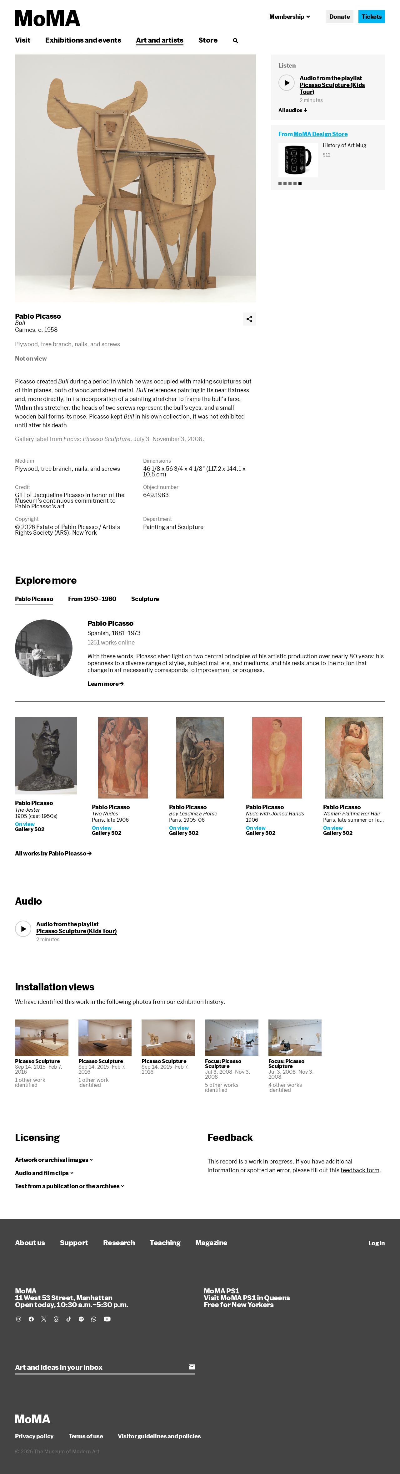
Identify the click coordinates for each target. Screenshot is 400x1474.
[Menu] (235, 40)
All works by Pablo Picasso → (53, 853)
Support (74, 1242)
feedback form (360, 1170)
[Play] (286, 82)
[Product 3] (290, 183)
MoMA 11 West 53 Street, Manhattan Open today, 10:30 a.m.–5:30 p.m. (71, 1297)
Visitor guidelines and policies (159, 1436)
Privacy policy (34, 1436)
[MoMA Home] (47, 18)
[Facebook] (31, 1319)
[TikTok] (68, 1319)
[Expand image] (135, 178)
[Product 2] (285, 183)
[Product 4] (295, 183)
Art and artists (159, 39)
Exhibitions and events (83, 39)
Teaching (165, 1242)
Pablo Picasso (38, 316)
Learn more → (106, 683)
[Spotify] (81, 1319)
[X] (44, 1319)
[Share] (249, 319)
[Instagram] (18, 1319)
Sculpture (145, 598)
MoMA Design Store (320, 134)
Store (208, 40)
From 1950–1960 (92, 598)
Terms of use (86, 1436)
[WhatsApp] (94, 1319)
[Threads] (56, 1319)
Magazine (211, 1242)
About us (30, 1242)
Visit (22, 39)
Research (119, 1242)
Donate (339, 16)
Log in (376, 1243)
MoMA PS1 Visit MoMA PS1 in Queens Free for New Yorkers (247, 1297)
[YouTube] (107, 1319)
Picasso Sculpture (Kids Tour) (76, 930)
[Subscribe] (192, 1366)
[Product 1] (280, 183)
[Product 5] (300, 183)
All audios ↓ (292, 110)
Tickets (372, 16)
